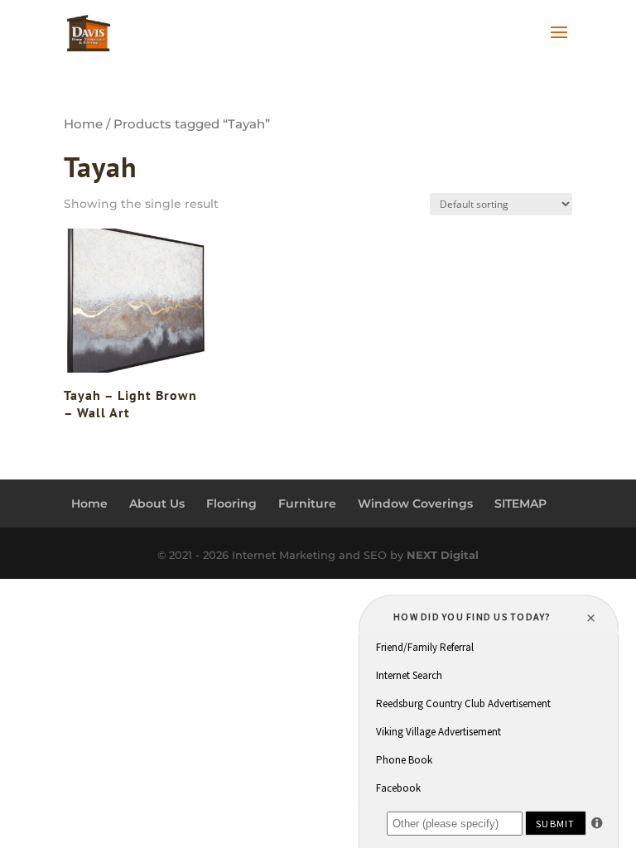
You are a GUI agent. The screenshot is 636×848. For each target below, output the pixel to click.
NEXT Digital (443, 554)
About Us (157, 503)
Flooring (231, 503)
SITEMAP (520, 503)
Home (83, 124)
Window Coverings (415, 503)
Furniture (307, 503)
